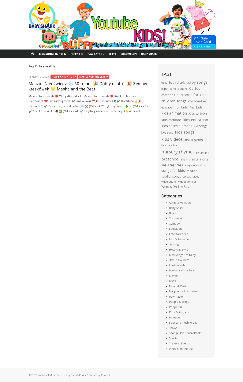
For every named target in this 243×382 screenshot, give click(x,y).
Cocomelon (129, 54)
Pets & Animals (179, 312)
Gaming (174, 244)
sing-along (200, 159)
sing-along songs (172, 165)
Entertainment (178, 234)
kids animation (174, 113)
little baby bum (169, 145)
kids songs (184, 132)
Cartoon (196, 88)
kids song (167, 132)
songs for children (195, 165)
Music (172, 281)
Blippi (112, 54)
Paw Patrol (96, 54)
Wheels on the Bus (181, 349)
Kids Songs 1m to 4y (52, 54)
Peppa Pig (77, 54)
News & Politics (179, 286)
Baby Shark (149, 54)
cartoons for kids (191, 94)
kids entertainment (176, 125)
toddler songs (171, 176)
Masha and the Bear (92, 76)
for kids (181, 107)
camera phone (179, 88)
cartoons (168, 95)
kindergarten (193, 139)
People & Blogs (179, 301)
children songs (173, 101)
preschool (170, 159)
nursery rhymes (178, 152)
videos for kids (187, 181)
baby (164, 82)
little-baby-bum (179, 260)
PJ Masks (175, 317)
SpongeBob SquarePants (185, 333)
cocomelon (197, 101)
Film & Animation (62, 76)
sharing (185, 159)
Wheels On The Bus (175, 187)
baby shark (177, 82)
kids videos (172, 139)
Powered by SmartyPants (71, 375)
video (196, 176)
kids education (195, 119)
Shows (173, 328)
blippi (164, 88)
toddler (192, 171)
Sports (173, 338)
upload (187, 176)
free (191, 107)
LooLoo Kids (177, 265)
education (167, 107)
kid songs (200, 126)
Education (175, 228)
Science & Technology (183, 322)
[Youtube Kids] (121, 25)
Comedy (174, 223)
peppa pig (202, 152)
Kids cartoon (198, 113)
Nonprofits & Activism (183, 291)
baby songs (197, 82)
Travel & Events (179, 343)
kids (199, 107)
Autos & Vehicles (180, 202)
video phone (169, 181)
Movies (173, 275)
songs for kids (173, 170)
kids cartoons (171, 120)
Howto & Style (178, 249)
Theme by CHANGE (100, 375)
